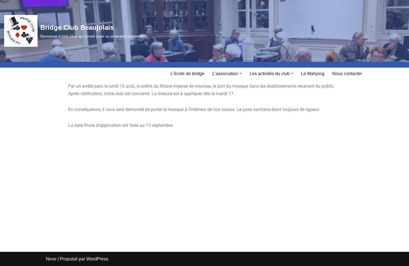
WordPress (97, 259)
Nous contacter (347, 73)
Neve (51, 259)
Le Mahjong (312, 73)
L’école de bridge (187, 73)
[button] (241, 73)
